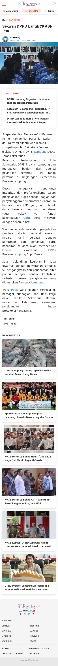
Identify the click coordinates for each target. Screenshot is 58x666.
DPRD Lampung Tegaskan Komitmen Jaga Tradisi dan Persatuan (28, 101)
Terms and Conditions (12, 653)
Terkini (51, 11)
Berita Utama (12, 11)
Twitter (29, 618)
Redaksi (5, 648)
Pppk (14, 290)
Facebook (20, 618)
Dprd (26, 218)
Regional (33, 11)
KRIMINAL (7, 631)
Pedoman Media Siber (39, 648)
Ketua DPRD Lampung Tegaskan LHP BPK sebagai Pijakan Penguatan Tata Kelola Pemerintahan (28, 111)
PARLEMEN (10, 324)
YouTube (33, 618)
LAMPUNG (34, 631)
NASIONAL (7, 636)
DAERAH (6, 626)
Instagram (24, 618)
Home (5, 20)
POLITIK (33, 641)
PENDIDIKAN (8, 641)
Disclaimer (34, 653)
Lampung (40, 151)
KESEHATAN (34, 626)
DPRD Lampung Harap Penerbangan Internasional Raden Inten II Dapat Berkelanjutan (28, 121)
